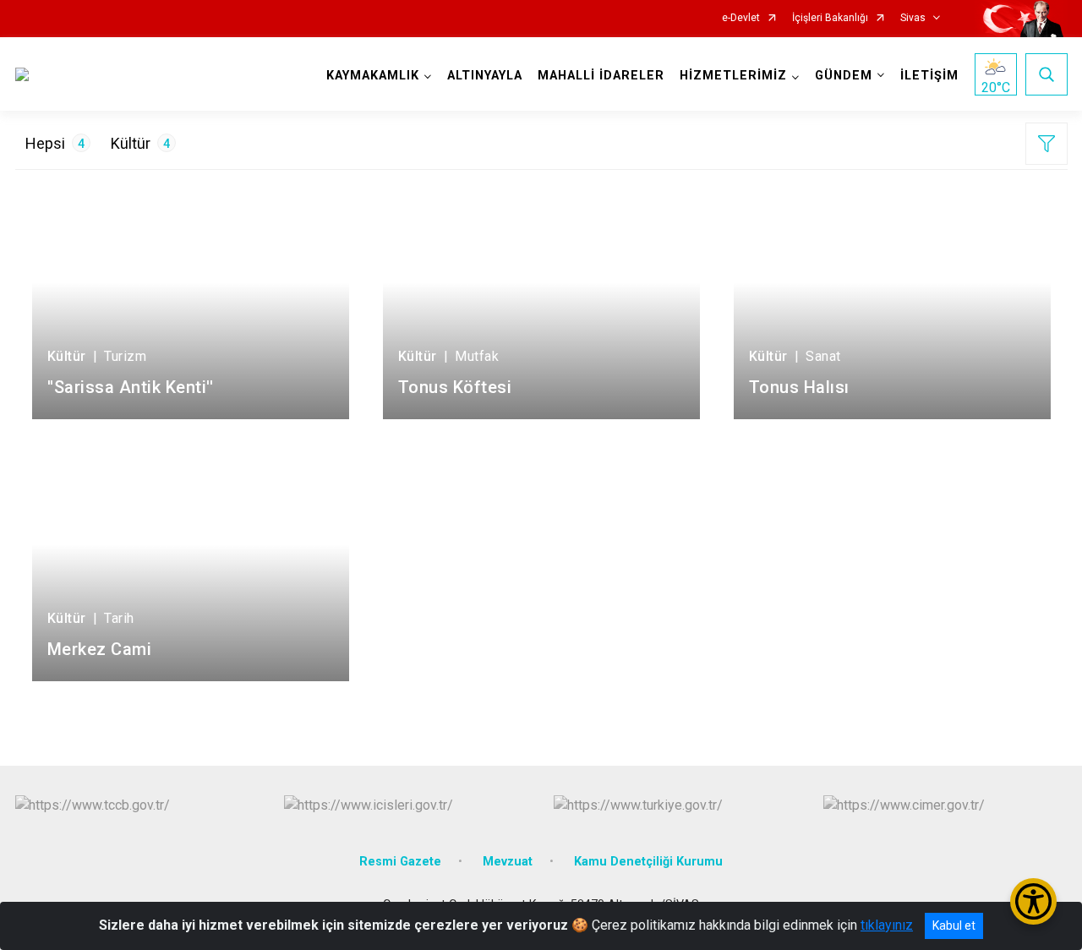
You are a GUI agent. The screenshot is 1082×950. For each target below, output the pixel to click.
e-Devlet (741, 18)
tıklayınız (887, 925)
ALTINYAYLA (484, 75)
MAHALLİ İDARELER (601, 75)
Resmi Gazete (400, 861)
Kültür (140, 143)
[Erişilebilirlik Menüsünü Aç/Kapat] (1033, 901)
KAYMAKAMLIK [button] (372, 75)
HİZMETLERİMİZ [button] (733, 75)
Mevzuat (508, 861)
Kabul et (953, 925)
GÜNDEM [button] (843, 75)
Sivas (913, 18)
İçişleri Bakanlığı (830, 18)
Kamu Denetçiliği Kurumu (648, 861)
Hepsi (55, 143)
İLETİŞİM (929, 75)
